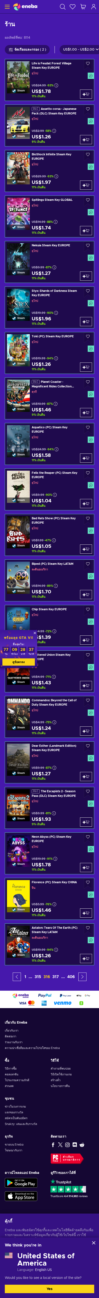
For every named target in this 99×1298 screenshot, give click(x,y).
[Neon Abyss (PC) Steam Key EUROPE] (49, 853)
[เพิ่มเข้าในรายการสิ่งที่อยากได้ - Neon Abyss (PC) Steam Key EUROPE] (88, 838)
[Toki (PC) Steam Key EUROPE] (49, 353)
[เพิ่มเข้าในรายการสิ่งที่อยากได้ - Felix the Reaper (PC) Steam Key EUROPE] (88, 474)
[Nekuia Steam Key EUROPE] (49, 262)
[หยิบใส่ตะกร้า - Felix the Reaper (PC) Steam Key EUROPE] (86, 503)
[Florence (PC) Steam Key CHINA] (49, 899)
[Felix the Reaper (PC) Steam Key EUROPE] (49, 489)
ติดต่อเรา (10, 1036)
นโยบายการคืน (60, 1086)
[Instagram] (67, 1144)
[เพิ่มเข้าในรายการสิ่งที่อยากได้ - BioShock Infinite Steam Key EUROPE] (88, 155)
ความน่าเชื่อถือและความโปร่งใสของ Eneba (32, 1048)
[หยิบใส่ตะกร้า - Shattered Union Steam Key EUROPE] (86, 685)
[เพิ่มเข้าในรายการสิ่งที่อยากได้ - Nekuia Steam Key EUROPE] (88, 246)
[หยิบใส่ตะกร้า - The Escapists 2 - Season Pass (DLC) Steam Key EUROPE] (86, 822)
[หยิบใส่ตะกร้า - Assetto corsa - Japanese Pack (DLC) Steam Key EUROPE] (86, 139)
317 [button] (55, 977)
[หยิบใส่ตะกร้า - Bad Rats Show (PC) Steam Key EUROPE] (86, 549)
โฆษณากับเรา (13, 1150)
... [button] (30, 977)
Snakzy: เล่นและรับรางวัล (21, 1124)
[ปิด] (93, 1243)
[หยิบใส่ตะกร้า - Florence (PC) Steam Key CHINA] (86, 913)
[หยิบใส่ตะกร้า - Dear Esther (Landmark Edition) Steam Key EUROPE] (86, 776)
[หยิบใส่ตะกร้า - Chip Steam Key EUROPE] (86, 640)
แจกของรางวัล (14, 1112)
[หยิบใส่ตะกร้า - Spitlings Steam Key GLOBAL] (86, 230)
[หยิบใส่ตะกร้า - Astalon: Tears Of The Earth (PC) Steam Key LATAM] (86, 958)
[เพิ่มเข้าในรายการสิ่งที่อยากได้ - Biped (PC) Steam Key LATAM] (88, 565)
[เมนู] (6, 6)
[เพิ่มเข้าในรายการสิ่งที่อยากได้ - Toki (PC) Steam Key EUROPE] (88, 337)
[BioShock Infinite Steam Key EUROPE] (49, 171)
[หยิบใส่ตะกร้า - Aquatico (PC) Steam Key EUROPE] (86, 458)
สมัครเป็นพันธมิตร (16, 1118)
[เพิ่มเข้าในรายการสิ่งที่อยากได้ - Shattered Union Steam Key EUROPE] (88, 656)
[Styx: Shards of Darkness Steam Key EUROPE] (49, 307)
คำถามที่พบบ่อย (61, 1068)
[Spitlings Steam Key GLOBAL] (49, 216)
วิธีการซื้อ (11, 1068)
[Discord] (74, 1144)
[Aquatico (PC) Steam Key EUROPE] (49, 444)
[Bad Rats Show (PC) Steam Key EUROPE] (49, 535)
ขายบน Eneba (14, 1144)
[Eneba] (25, 6)
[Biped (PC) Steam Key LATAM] (49, 580)
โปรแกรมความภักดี (17, 1080)
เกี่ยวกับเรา (12, 1030)
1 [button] (25, 977)
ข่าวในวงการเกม (15, 1106)
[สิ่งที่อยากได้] (72, 6)
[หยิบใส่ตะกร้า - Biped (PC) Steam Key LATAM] (86, 594)
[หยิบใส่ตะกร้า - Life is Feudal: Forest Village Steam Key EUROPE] (86, 94)
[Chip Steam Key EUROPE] (49, 626)
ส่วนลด (9, 1086)
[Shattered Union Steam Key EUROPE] (49, 671)
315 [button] (38, 977)
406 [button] (71, 977)
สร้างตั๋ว (56, 1080)
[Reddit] (82, 1144)
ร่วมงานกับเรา (14, 1042)
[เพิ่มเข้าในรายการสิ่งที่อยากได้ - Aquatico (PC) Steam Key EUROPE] (88, 428)
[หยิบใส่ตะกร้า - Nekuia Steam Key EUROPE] (86, 276)
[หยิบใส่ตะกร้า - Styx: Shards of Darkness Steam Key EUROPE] (86, 321)
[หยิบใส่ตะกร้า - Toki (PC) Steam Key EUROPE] (86, 367)
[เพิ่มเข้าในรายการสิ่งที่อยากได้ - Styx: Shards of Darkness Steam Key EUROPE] (88, 292)
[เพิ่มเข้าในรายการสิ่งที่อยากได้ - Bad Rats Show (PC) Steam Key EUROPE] (88, 519)
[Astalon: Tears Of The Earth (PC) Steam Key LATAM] (49, 944)
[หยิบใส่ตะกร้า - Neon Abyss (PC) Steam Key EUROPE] (86, 867)
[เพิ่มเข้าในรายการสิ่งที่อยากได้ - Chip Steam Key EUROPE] (88, 610)
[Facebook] (53, 1144)
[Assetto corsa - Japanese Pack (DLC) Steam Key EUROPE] (49, 125)
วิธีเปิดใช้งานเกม (61, 1074)
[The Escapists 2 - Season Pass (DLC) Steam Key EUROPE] (49, 808)
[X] (60, 1144)
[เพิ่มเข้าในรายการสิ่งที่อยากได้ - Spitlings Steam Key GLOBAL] (88, 201)
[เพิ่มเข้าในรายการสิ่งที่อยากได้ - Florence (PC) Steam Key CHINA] (88, 883)
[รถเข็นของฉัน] (83, 6)
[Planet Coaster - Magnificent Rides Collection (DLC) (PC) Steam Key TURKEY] (49, 398)
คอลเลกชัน (11, 1074)
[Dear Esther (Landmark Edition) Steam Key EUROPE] (49, 762)
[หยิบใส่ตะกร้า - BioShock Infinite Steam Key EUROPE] (86, 185)
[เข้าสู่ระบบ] (93, 6)
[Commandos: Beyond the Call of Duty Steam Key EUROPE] (49, 717)
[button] (17, 977)
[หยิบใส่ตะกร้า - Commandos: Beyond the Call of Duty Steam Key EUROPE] (86, 731)
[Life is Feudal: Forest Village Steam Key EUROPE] (49, 80)
